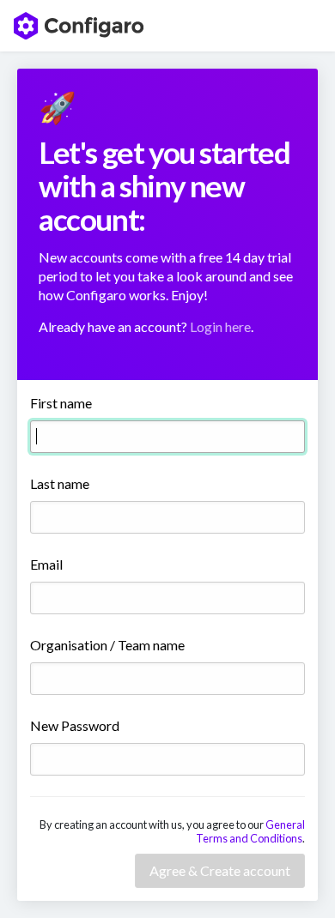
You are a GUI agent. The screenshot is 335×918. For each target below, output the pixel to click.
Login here (220, 326)
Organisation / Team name (107, 645)
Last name (59, 483)
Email (46, 564)
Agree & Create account (219, 870)
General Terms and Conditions (250, 831)
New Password (74, 725)
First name (61, 403)
